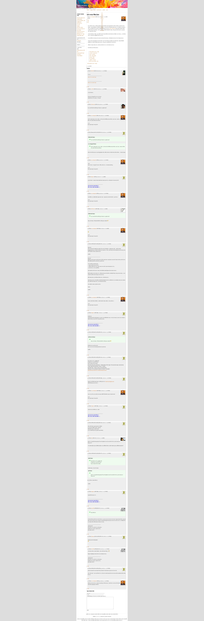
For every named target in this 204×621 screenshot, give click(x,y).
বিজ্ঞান (102, 22)
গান (87, 19)
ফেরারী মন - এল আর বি (92, 59)
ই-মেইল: (88, 594)
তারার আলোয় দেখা (79, 23)
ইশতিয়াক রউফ (93, 104)
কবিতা (102, 23)
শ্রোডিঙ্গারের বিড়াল (79, 19)
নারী (102, 29)
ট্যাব (88, 22)
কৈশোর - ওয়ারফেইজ (92, 54)
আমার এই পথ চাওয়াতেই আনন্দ (92, 77)
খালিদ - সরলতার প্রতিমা (92, 55)
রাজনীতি (102, 15)
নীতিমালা (94, 9)
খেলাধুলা (102, 19)
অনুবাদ (102, 21)
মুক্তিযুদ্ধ (102, 18)
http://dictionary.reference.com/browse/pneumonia (97, 370)
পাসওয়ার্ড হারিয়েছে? (79, 55)
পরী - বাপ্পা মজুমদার (91, 58)
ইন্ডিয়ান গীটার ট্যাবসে (112, 28)
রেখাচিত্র (102, 27)
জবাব (88, 86)
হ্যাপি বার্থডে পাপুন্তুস (80, 27)
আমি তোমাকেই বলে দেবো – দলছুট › (92, 63)
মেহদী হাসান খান (93, 208)
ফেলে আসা (78, 24)
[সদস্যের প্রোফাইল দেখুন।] (123, 20)
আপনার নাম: (88, 593)
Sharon (92, 536)
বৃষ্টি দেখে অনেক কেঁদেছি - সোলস (93, 61)
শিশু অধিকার (102, 30)
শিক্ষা (102, 25)
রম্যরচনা (102, 26)
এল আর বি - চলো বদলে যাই (93, 53)
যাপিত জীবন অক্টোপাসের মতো (81, 17)
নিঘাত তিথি (92, 70)
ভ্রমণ (102, 14)
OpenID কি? (79, 40)
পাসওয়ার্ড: (78, 44)
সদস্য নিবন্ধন (79, 54)
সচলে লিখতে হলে (99, 9)
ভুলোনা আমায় (79, 47)
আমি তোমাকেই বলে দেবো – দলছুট (94, 51)
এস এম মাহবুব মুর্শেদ (92, 16)
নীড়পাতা (88, 9)
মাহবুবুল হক (92, 176)
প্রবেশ (107, 9)
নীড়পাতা (88, 13)
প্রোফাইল (103, 9)
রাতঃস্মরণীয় (92, 508)
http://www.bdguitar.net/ (109, 381)
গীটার (88, 20)
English (91, 9)
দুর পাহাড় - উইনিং (91, 57)
